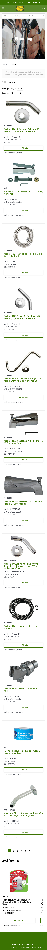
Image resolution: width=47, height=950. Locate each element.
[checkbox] (4, 82)
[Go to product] (23, 112)
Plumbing (13, 64)
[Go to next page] (38, 850)
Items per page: (9, 88)
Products (4, 64)
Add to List (25, 148)
